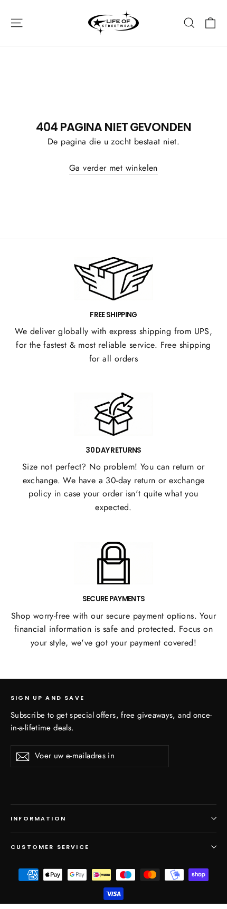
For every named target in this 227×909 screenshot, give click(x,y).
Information (38, 819)
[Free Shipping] (113, 278)
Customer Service (50, 847)
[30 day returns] (113, 414)
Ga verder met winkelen (113, 168)
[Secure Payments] (113, 563)
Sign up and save (47, 697)
